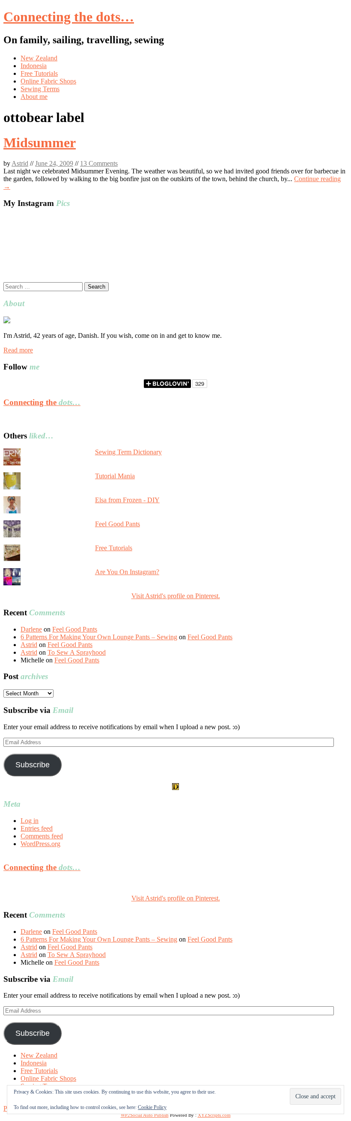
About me (34, 96)
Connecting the (41, 402)
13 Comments (99, 163)
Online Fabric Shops (48, 81)
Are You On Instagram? (127, 571)
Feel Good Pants (117, 524)
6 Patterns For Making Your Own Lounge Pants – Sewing (99, 637)
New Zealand (39, 58)
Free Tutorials (39, 73)
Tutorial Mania (115, 476)
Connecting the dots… (68, 16)
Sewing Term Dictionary (128, 452)
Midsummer (39, 142)
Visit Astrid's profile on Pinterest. (175, 595)
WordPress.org (40, 843)
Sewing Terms (40, 88)
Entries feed (37, 828)
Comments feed (42, 836)
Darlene (31, 629)
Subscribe (32, 764)
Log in (30, 820)
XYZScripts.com (214, 1115)
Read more (18, 350)
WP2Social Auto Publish (145, 1115)
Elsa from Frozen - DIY (127, 500)
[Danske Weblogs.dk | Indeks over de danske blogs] (175, 787)
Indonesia (34, 65)
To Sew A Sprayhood (77, 652)
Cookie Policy (152, 1107)
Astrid (20, 163)
